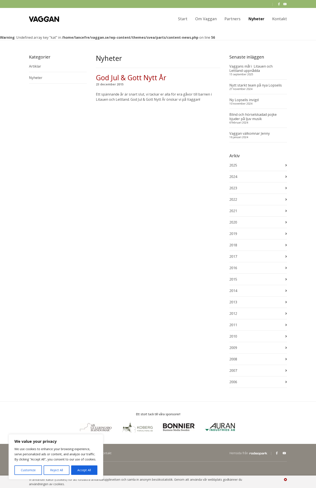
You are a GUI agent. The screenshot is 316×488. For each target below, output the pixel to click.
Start (182, 18)
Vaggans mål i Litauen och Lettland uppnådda (251, 68)
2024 (233, 177)
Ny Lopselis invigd (244, 99)
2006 (233, 382)
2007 (233, 370)
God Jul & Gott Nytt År (131, 77)
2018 (233, 245)
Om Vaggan (206, 18)
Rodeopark (258, 453)
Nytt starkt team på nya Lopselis (255, 85)
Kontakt (279, 18)
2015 (233, 279)
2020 (233, 222)
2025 (233, 165)
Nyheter (256, 18)
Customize (28, 470)
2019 (233, 234)
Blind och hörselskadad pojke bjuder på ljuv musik (253, 116)
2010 (233, 336)
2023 (233, 188)
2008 (233, 359)
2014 (233, 291)
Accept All (84, 470)
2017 (233, 256)
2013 (233, 302)
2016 (233, 268)
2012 (233, 313)
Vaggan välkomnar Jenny (249, 133)
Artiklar (35, 66)
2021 (233, 211)
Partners (232, 18)
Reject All (56, 470)
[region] (56, 456)
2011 (233, 325)
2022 (233, 199)
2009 (233, 348)
